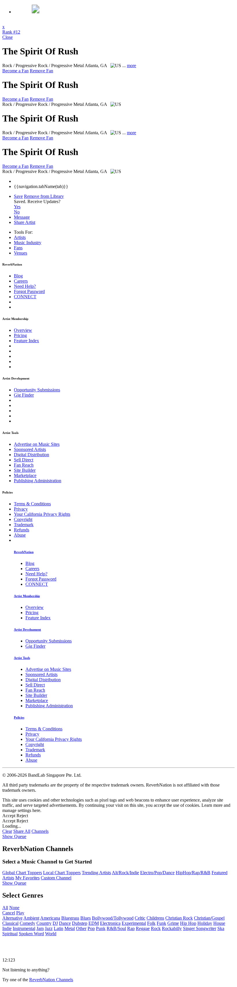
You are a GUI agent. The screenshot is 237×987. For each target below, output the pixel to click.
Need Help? (25, 286)
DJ (55, 923)
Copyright (23, 519)
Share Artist (24, 222)
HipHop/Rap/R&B (193, 872)
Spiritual (10, 933)
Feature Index (26, 340)
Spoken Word (31, 933)
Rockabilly (172, 928)
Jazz (49, 928)
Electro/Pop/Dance (157, 872)
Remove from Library (44, 196)
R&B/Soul (116, 928)
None (14, 907)
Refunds (21, 529)
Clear (7, 831)
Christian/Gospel (209, 918)
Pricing (20, 335)
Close (7, 37)
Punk (100, 928)
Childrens (155, 918)
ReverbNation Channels (51, 979)
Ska (220, 928)
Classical (10, 923)
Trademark (24, 524)
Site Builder (25, 470)
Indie (7, 928)
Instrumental (24, 928)
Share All (21, 831)
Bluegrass (70, 918)
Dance (65, 923)
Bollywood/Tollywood (113, 918)
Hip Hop (188, 923)
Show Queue (14, 836)
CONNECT (25, 296)
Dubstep (79, 923)
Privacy (21, 509)
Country (43, 923)
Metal (69, 928)
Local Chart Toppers (62, 872)
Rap (131, 928)
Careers (21, 281)
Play (20, 912)
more (131, 65)
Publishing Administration (37, 480)
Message (22, 217)
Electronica (110, 923)
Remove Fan (41, 70)
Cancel (8, 912)
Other (81, 928)
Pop (91, 928)
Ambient (31, 918)
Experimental (134, 923)
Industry (27, 242)
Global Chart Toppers (22, 872)
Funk (161, 923)
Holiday (204, 923)
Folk (151, 923)
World (50, 933)
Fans (18, 247)
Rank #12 (11, 32)
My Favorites (27, 877)
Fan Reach (24, 465)
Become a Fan (15, 70)
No (17, 211)
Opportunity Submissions (37, 389)
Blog (18, 275)
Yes (17, 206)
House (219, 923)
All (5, 907)
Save (18, 196)
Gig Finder (24, 395)
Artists (20, 237)
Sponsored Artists (30, 449)
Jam (40, 928)
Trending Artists (96, 872)
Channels (40, 831)
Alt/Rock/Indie (125, 872)
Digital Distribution (31, 454)
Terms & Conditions (32, 503)
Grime (173, 923)
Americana (50, 918)
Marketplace (25, 475)
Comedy (27, 923)
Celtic (140, 918)
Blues (85, 918)
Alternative (12, 918)
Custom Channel (56, 877)
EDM (93, 923)
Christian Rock (179, 918)
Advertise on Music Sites (37, 444)
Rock (156, 928)
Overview (23, 330)
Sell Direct (23, 459)
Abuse (20, 535)
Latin (58, 928)
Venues (20, 253)
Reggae (143, 928)
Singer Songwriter (199, 928)
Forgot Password (29, 291)
